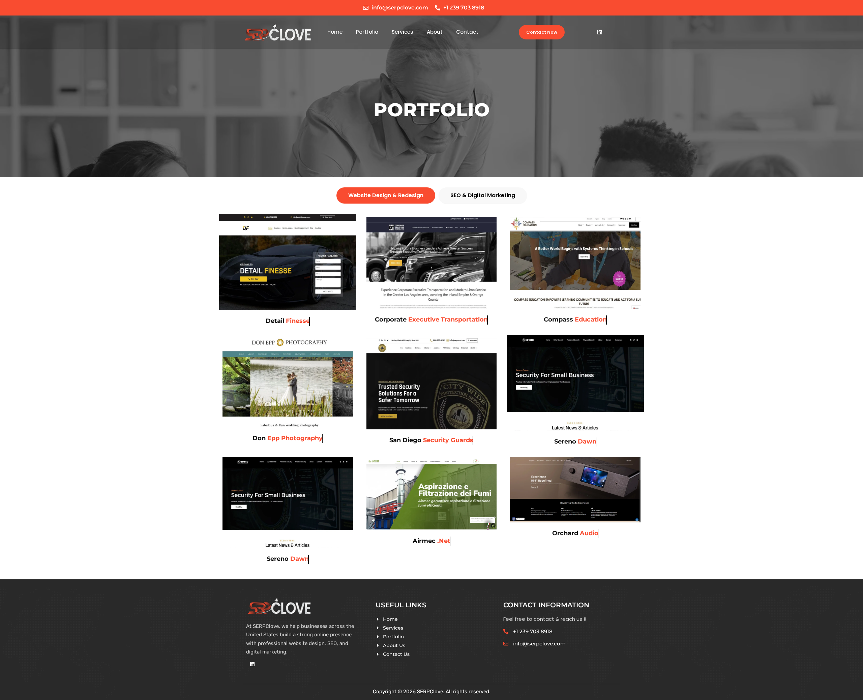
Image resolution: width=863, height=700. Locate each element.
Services (402, 32)
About (435, 32)
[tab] (385, 195)
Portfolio (367, 32)
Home (335, 32)
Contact (467, 32)
